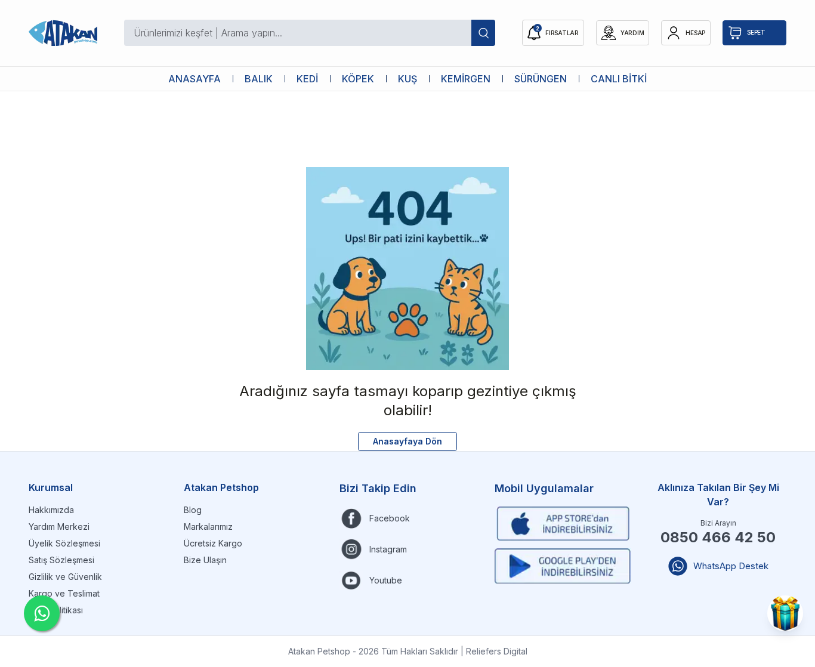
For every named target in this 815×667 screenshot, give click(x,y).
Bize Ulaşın (205, 560)
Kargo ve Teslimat (64, 593)
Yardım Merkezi (59, 526)
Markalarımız (208, 526)
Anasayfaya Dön (407, 441)
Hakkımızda (51, 510)
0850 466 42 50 (718, 537)
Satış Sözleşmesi (61, 560)
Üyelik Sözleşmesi (64, 543)
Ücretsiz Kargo (213, 543)
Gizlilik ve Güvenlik (65, 577)
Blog (193, 510)
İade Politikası (56, 610)
